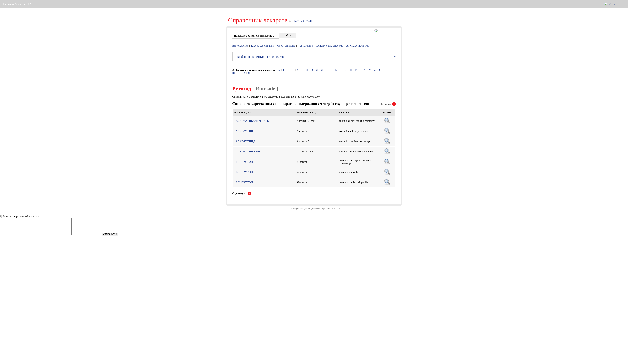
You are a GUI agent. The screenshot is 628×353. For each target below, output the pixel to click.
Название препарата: (11, 234)
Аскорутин (244, 131)
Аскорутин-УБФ (248, 151)
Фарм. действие (286, 45)
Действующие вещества (329, 45)
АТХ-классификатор (357, 45)
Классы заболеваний (262, 45)
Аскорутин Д (245, 141)
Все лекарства (240, 45)
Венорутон (244, 161)
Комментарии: (63, 234)
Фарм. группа (305, 45)
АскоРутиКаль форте (252, 120)
